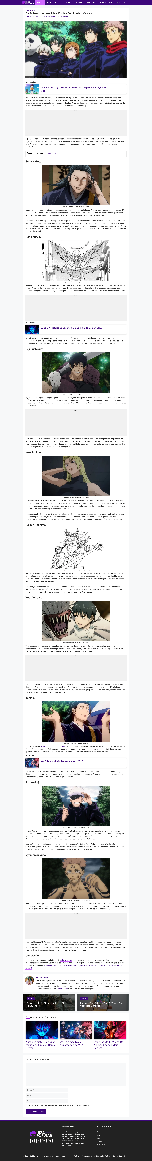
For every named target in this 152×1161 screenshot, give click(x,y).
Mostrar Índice (51, 154)
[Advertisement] (76, 123)
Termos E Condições (97, 1156)
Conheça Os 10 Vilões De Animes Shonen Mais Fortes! (108, 1044)
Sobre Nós (122, 1156)
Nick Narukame (42, 977)
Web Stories (92, 3)
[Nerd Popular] (27, 2)
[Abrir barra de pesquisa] (129, 2)
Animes (40, 3)
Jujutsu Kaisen (66, 960)
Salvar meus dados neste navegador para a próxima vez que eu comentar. (58, 1105)
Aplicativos (78, 3)
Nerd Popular (62, 989)
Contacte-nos (106, 3)
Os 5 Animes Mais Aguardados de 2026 (72, 1043)
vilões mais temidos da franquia (54, 746)
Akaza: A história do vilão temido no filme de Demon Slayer (41, 1044)
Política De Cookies (111, 1156)
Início (27, 10)
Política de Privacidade (82, 1156)
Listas (57, 3)
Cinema (67, 3)
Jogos (49, 3)
